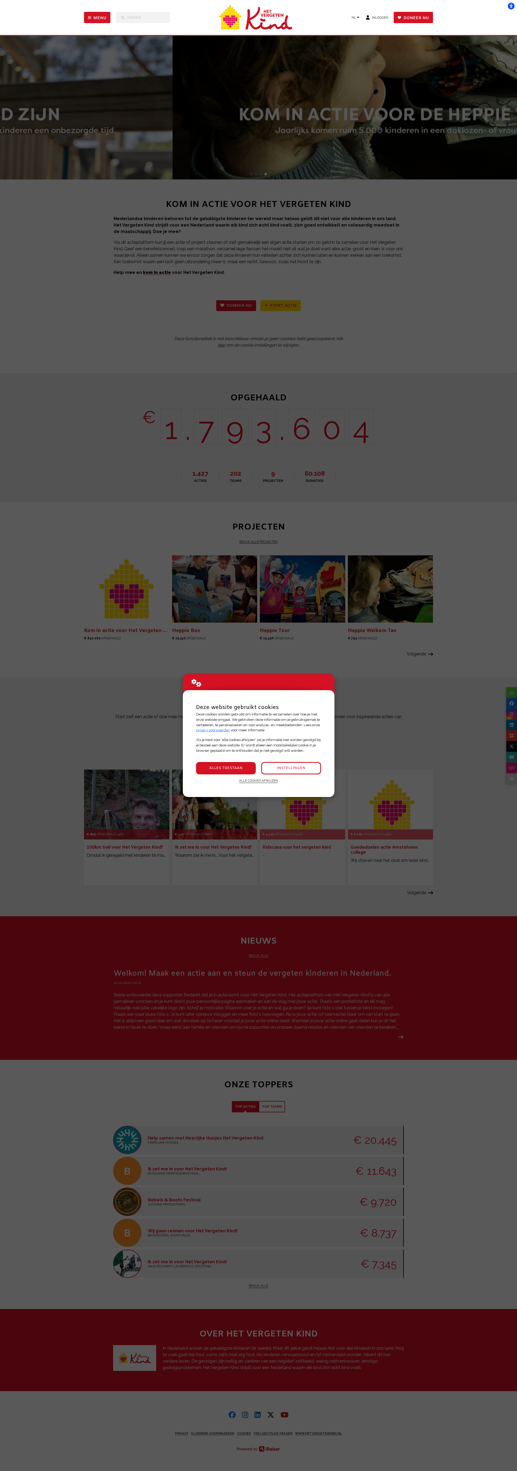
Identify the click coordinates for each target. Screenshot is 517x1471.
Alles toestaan (226, 768)
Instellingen (291, 768)
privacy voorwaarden (213, 730)
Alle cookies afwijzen (258, 780)
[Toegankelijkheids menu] (511, 6)
